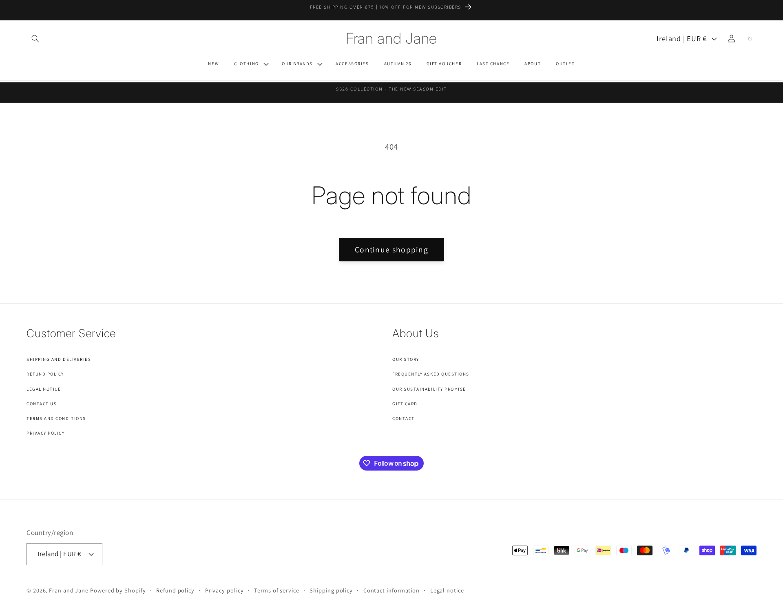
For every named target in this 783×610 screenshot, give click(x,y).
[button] (35, 38)
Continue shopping (391, 249)
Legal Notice (44, 389)
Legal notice (447, 590)
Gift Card (405, 404)
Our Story (405, 359)
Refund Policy (45, 374)
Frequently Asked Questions (430, 374)
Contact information (391, 590)
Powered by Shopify (118, 590)
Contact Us (42, 404)
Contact (403, 418)
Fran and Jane (68, 590)
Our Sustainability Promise (429, 389)
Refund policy (175, 590)
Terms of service (276, 590)
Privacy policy (224, 590)
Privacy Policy (46, 433)
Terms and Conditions (56, 418)
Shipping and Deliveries (59, 359)
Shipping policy (331, 590)
